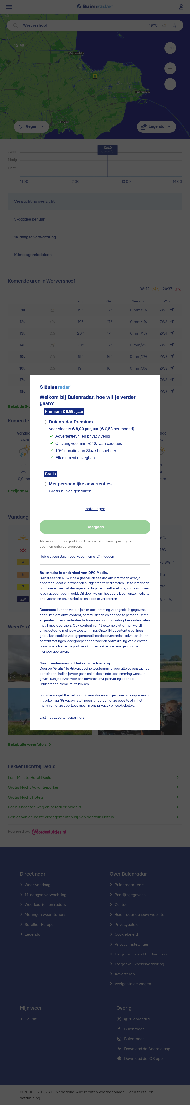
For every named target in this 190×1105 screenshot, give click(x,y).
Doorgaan (95, 527)
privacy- (122, 541)
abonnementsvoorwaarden (60, 546)
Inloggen (107, 556)
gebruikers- (106, 541)
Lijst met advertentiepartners (62, 717)
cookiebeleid (124, 705)
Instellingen (95, 509)
